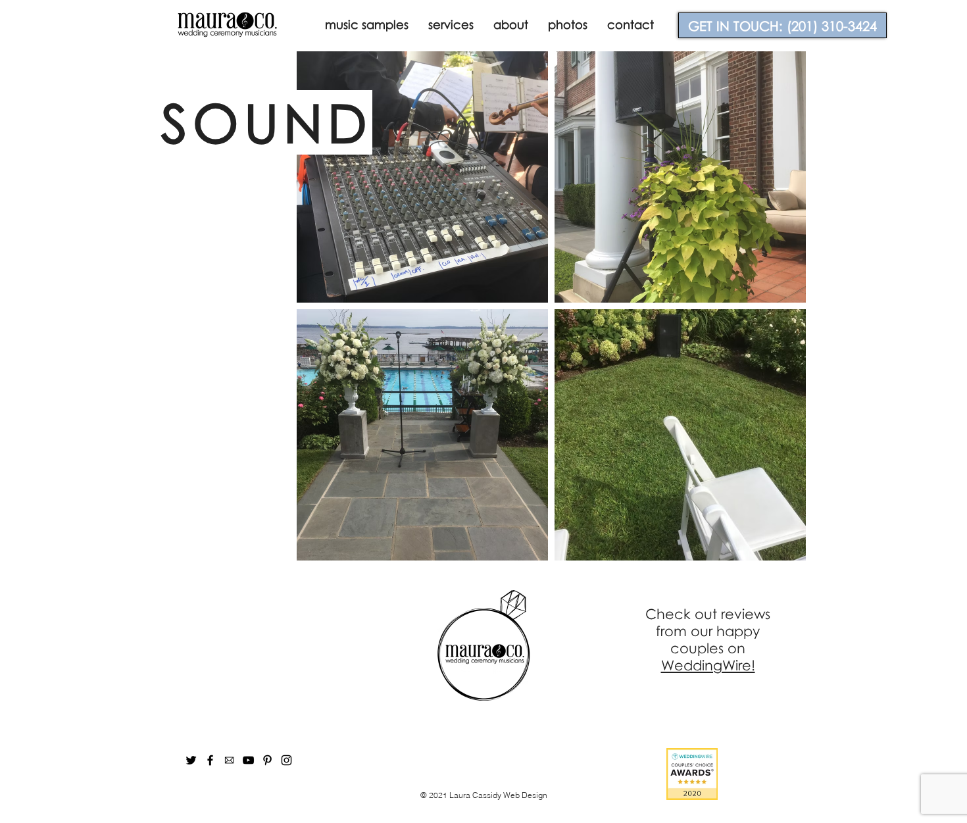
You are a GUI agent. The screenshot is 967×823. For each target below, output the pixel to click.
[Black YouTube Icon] (248, 760)
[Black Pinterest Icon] (267, 760)
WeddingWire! (708, 665)
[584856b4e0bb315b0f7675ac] (229, 760)
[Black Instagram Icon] (286, 760)
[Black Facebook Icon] (210, 760)
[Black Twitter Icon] (191, 760)
